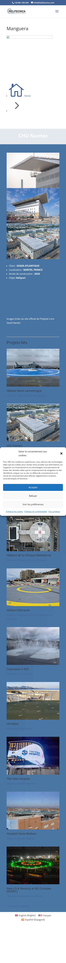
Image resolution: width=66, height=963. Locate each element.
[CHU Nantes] (33, 440)
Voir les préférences (33, 504)
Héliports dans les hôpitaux (31, 395)
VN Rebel (12, 724)
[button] (61, 453)
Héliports (11, 395)
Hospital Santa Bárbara (21, 833)
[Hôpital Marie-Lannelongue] (33, 385)
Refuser (33, 495)
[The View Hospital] (33, 773)
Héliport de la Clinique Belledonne (29, 555)
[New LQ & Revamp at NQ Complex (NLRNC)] (33, 883)
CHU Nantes (14, 445)
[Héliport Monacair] (33, 605)
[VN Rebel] (33, 718)
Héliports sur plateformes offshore (25, 896)
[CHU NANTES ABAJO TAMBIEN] (33, 222)
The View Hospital (18, 779)
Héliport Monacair (18, 610)
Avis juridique (54, 511)
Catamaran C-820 (18, 669)
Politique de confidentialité (35, 511)
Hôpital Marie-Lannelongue (24, 390)
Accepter (33, 487)
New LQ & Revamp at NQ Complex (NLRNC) (29, 890)
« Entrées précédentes (18, 906)
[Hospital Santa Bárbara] (33, 828)
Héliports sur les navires (19, 673)
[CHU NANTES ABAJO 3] (33, 187)
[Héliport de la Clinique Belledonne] (33, 550)
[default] (33, 258)
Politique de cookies (14, 511)
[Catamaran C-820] (33, 663)
